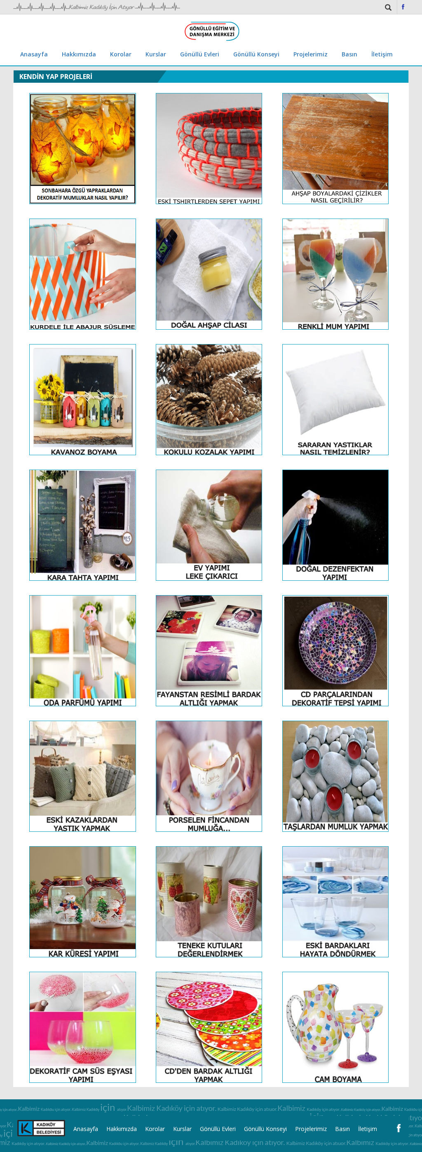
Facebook (403, 6)
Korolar (120, 54)
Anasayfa (34, 54)
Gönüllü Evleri (199, 54)
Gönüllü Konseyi (256, 54)
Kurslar (155, 54)
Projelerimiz (310, 54)
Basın (349, 54)
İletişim (382, 54)
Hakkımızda (79, 54)
